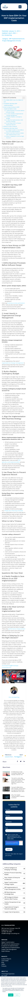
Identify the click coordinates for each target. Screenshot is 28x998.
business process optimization (16, 303)
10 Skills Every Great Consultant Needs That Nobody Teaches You (17, 773)
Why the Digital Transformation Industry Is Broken (17, 796)
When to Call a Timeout (10, 126)
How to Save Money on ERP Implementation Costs (11, 108)
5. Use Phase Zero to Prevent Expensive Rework (13, 124)
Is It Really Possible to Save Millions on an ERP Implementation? (15, 130)
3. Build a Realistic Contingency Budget (14, 117)
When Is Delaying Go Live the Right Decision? (15, 137)
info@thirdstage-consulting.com (10, 933)
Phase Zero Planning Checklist (14, 510)
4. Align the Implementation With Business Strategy (14, 120)
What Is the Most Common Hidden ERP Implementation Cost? (15, 133)
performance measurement (16, 629)
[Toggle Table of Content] (23, 98)
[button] (20, 6)
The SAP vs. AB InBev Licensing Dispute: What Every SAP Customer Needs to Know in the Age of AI (18, 781)
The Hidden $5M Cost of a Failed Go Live (13, 100)
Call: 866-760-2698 (6, 932)
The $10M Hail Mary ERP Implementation (10, 104)
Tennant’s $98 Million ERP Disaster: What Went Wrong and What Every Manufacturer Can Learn (18, 789)
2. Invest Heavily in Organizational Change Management (14, 114)
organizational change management (13, 363)
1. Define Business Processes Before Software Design (15, 111)
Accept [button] (10, 995)
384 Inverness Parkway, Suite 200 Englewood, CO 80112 (10, 929)
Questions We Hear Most (11, 128)
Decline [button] (17, 995)
